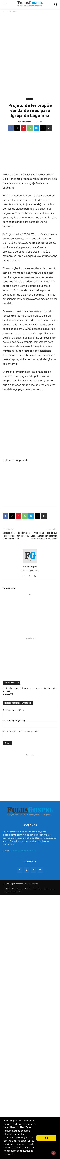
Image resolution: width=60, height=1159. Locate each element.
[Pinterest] (23, 128)
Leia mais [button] (9, 1154)
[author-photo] (30, 562)
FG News (12, 11)
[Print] (49, 128)
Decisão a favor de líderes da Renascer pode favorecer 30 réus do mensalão (16, 536)
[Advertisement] (30, 33)
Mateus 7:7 (8, 694)
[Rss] (40, 870)
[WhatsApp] (30, 128)
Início (5, 11)
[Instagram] (30, 576)
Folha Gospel (26, 122)
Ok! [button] (46, 1138)
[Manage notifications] (53, 1153)
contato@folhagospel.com (23, 850)
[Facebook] (11, 128)
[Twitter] (33, 870)
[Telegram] (36, 128)
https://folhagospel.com (30, 571)
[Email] (43, 128)
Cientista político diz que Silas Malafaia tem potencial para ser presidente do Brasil (44, 536)
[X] (17, 128)
